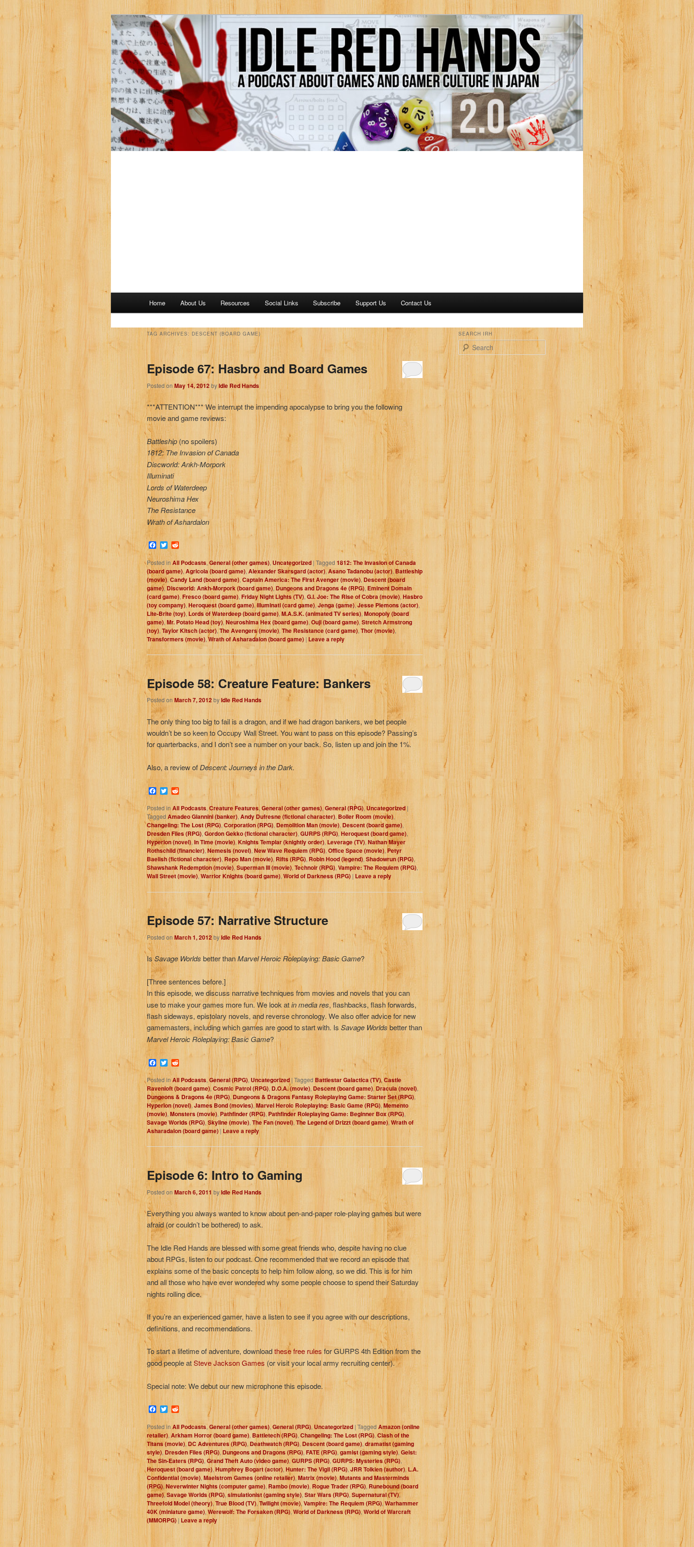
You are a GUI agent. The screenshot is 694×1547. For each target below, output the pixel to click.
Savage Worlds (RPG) (176, 1122)
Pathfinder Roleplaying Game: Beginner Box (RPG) (336, 1114)
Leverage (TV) (346, 842)
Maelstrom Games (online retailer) (249, 1477)
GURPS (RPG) (319, 833)
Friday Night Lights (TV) (272, 596)
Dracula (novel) (396, 1088)
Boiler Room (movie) (365, 816)
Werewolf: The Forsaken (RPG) (249, 1511)
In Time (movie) (214, 842)
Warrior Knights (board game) (240, 876)
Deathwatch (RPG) (274, 1443)
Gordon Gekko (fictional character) (250, 833)
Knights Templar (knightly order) (281, 842)
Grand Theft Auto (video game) (248, 1460)
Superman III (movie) (264, 867)
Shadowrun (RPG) (390, 859)
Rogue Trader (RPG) (339, 1486)
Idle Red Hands (239, 385)
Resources (235, 302)
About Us (193, 302)
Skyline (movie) (228, 1122)
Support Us (370, 302)
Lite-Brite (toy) (166, 613)
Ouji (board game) (335, 622)
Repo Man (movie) (248, 859)
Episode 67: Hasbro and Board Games (257, 368)
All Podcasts (189, 562)
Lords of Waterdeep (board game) (233, 613)
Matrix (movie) (317, 1477)
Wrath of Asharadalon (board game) (256, 639)
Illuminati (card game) (286, 605)
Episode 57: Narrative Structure (237, 920)
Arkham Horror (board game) (210, 1435)
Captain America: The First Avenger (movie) (301, 579)
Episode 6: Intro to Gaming (225, 1175)
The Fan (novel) (272, 1122)
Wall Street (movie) (172, 876)
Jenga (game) (336, 605)
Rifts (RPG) (291, 859)
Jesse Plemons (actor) (387, 605)
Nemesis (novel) (229, 850)
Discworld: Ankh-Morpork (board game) (220, 588)
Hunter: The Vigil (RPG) (316, 1469)
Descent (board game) (372, 825)
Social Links (281, 302)
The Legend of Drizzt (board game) (342, 1122)
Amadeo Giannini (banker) (202, 816)
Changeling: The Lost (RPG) (184, 825)
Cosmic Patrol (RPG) (241, 1088)
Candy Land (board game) (204, 579)
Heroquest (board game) (221, 605)
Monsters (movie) (193, 1114)
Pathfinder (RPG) (242, 1114)
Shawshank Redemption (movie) (190, 867)
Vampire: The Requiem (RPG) (377, 867)
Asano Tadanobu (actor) (360, 571)
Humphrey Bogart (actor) (249, 1469)
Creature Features (234, 808)
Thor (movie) (378, 630)
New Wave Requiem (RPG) (289, 850)
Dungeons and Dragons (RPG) (262, 1452)
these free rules (298, 1351)
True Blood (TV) (235, 1503)
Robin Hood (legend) (336, 859)
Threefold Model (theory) (179, 1503)
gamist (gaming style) (369, 1452)
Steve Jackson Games (229, 1363)
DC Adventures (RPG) (217, 1443)
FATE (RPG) (321, 1452)
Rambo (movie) (288, 1486)
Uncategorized (292, 562)
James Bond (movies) (223, 1105)
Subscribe (326, 302)
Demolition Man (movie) (307, 825)
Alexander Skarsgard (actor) (286, 571)
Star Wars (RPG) (327, 1494)
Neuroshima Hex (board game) (267, 622)
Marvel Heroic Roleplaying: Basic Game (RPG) (318, 1105)
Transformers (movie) (176, 639)
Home (157, 302)
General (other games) (239, 562)
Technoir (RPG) (315, 867)
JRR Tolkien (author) (377, 1469)
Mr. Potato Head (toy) (195, 622)
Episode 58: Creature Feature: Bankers (259, 683)
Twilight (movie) (280, 1503)
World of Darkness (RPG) (317, 876)
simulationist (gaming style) (265, 1494)
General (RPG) (344, 808)
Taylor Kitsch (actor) (189, 630)
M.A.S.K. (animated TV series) (321, 613)
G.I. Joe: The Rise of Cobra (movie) (353, 596)
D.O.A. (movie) (290, 1088)
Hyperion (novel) (169, 842)
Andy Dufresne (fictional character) (287, 816)
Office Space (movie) (356, 850)
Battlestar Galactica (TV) (348, 1080)
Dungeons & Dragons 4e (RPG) (188, 1097)
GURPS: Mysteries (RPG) (366, 1460)
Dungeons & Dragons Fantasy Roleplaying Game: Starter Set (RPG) (323, 1097)
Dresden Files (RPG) (174, 833)
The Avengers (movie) (249, 630)
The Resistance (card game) (320, 630)
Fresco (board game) (210, 596)
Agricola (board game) (215, 571)
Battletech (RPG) (274, 1435)
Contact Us (416, 302)
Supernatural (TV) (375, 1494)
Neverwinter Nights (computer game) (215, 1486)
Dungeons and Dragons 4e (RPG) (320, 588)
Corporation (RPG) (248, 825)
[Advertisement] (347, 222)
